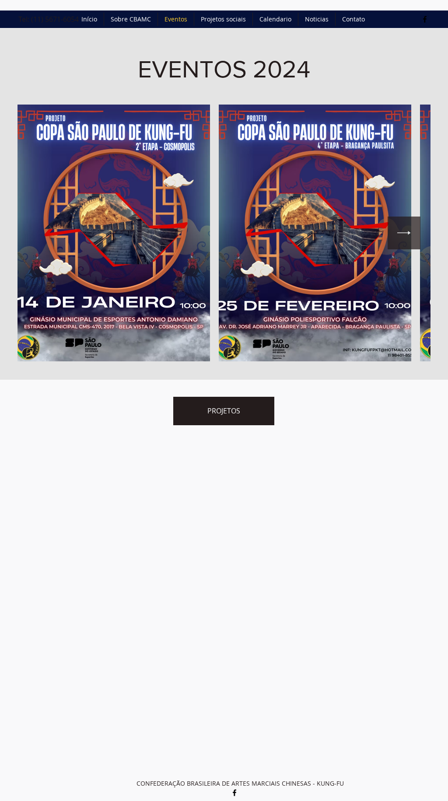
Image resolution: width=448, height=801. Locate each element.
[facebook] (424, 19)
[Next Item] (404, 233)
